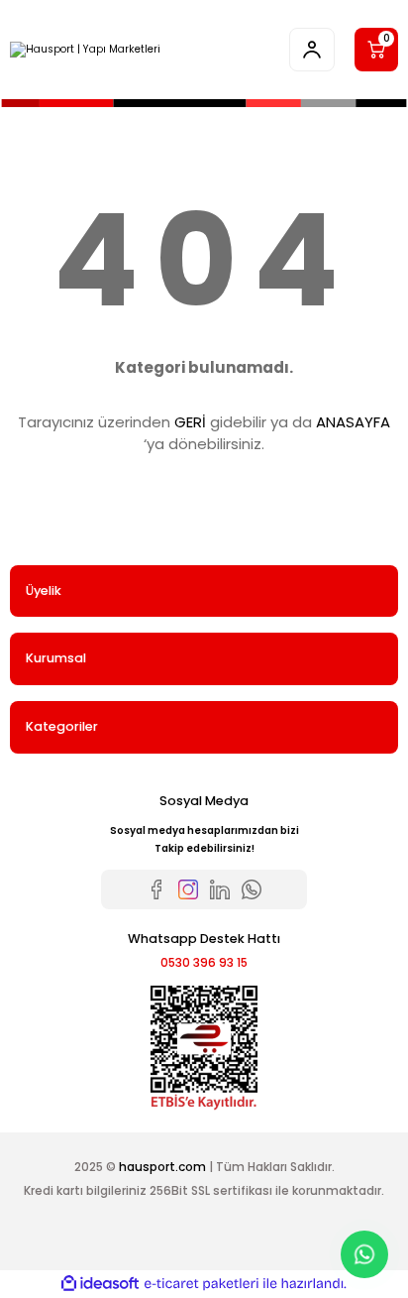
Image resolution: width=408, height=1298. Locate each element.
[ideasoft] (100, 1284)
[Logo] (85, 50)
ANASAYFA (353, 422)
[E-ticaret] (201, 1283)
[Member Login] (312, 49)
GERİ (190, 422)
